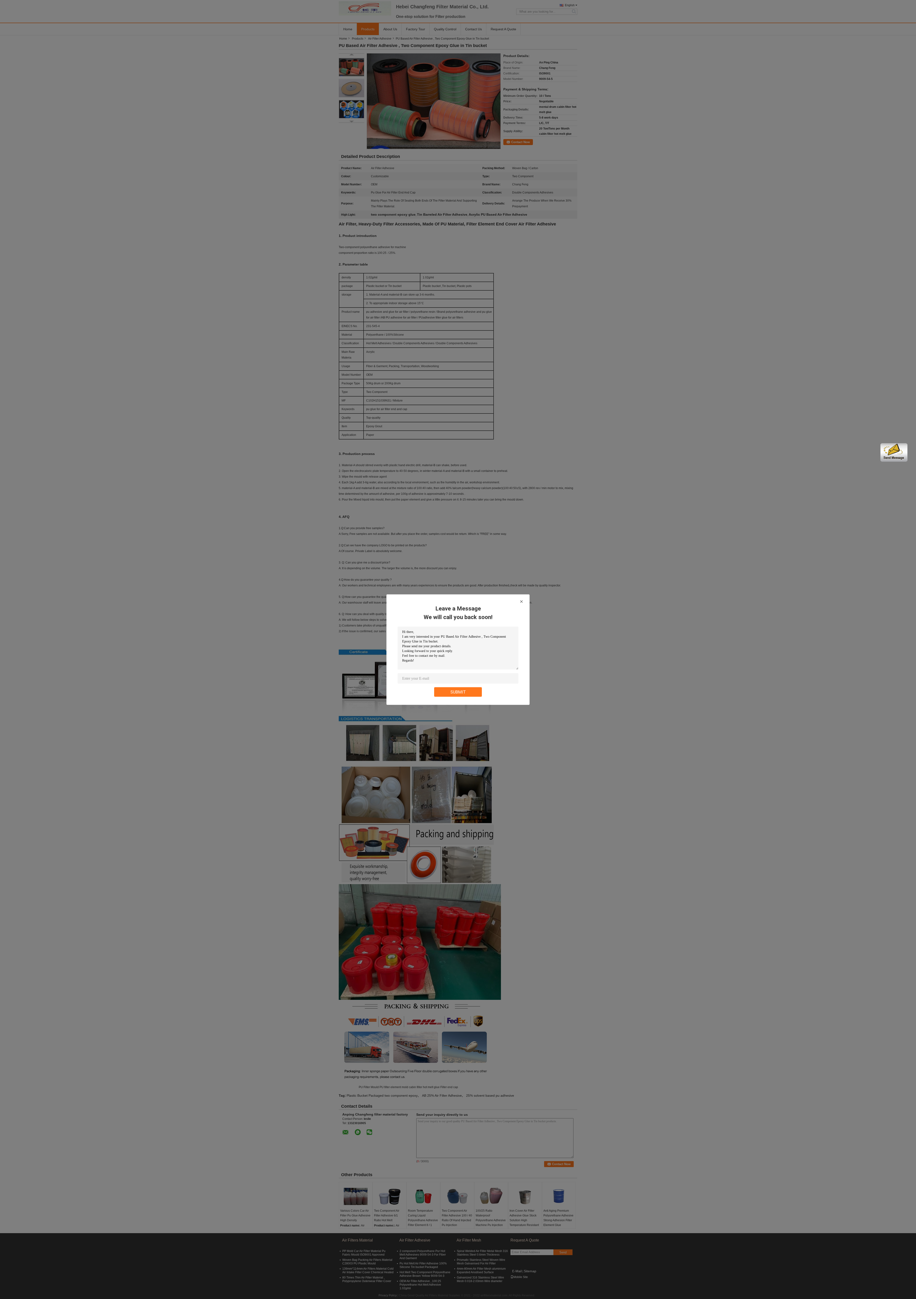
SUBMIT (458, 691)
